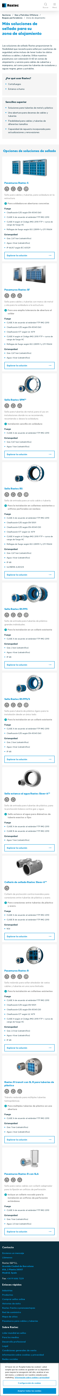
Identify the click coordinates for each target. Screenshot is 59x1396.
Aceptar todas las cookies (29, 1391)
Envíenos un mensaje (13, 1253)
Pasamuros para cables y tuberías (20, 1321)
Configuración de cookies (29, 1383)
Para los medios (10, 1337)
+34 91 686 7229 (15, 1278)
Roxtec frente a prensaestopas (18, 1308)
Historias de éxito (11, 1303)
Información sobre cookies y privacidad (23, 1354)
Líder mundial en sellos (14, 1333)
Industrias (7, 1290)
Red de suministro (11, 1312)
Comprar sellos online (13, 1299)
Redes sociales (10, 1359)
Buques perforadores (12, 18)
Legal (5, 1346)
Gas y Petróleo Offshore (26, 15)
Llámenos (7, 1257)
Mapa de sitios (10, 1316)
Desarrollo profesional (14, 1341)
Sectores (6, 15)
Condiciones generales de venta (19, 1350)
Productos (7, 1294)
